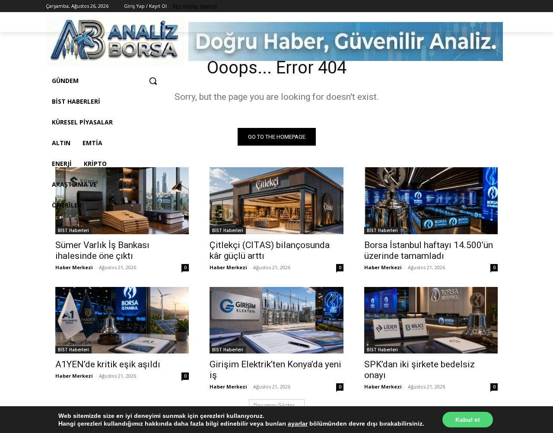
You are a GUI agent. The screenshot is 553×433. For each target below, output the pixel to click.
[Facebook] (466, 6)
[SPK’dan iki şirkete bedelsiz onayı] (431, 320)
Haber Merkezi (74, 267)
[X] (490, 6)
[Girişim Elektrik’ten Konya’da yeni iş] (276, 320)
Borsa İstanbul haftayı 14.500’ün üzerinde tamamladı (428, 250)
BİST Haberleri (73, 230)
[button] (153, 80)
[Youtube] (502, 6)
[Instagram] (478, 6)
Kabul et (467, 419)
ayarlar (298, 423)
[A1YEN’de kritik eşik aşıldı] (122, 320)
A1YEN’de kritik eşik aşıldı (107, 364)
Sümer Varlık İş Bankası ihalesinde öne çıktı (102, 250)
